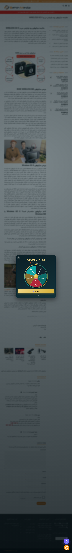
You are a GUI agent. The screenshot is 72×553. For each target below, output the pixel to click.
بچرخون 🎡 (36, 291)
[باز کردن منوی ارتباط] (66, 541)
